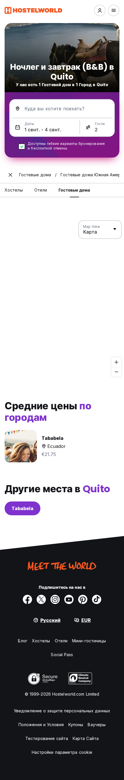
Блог (22, 640)
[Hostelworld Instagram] (55, 599)
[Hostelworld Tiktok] (96, 599)
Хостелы (41, 640)
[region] (62, 298)
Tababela (22, 508)
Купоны (75, 724)
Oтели (61, 640)
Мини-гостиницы (89, 640)
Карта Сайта (86, 738)
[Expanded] (10, 175)
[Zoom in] (116, 362)
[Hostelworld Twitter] (41, 599)
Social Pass (62, 654)
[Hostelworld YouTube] (69, 599)
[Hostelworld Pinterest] (82, 599)
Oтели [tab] (40, 190)
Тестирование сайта (46, 738)
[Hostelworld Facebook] (27, 599)
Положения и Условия (41, 724)
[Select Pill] (100, 10)
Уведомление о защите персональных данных (62, 710)
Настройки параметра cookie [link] (62, 752)
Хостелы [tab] (14, 190)
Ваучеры (97, 724)
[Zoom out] (116, 371)
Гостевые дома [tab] (74, 190)
